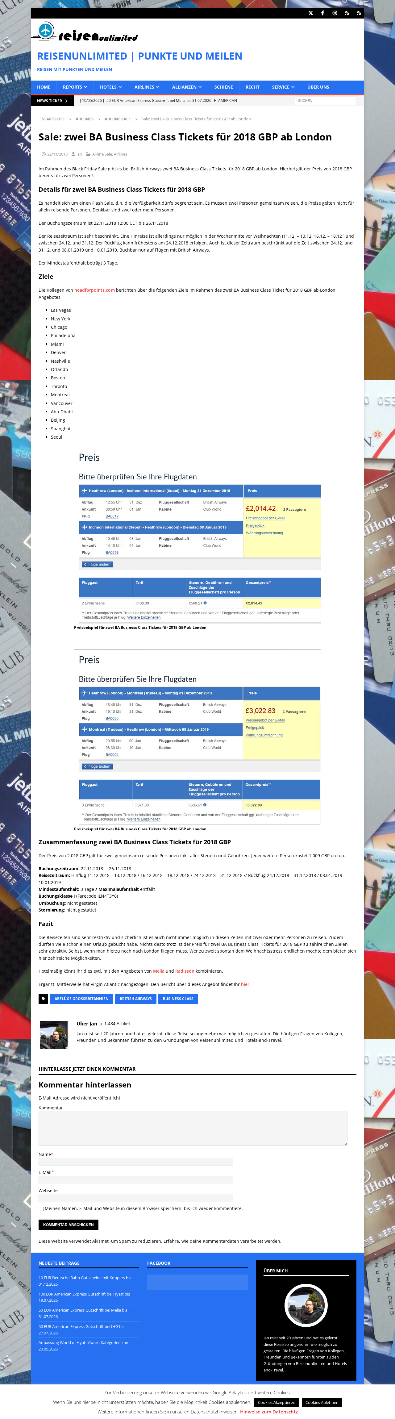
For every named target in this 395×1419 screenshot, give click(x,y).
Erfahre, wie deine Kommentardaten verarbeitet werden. (222, 1241)
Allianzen (184, 87)
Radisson (184, 971)
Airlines (144, 87)
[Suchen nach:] (325, 100)
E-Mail (45, 1172)
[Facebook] (322, 13)
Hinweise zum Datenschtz (269, 1412)
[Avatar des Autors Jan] (306, 1320)
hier (245, 984)
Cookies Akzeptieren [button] (276, 1402)
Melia (158, 971)
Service (280, 87)
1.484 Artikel (117, 1023)
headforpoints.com (94, 290)
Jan (79, 154)
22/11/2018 (57, 154)
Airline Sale (102, 154)
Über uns (318, 87)
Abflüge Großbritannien (82, 998)
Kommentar (51, 1108)
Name (45, 1154)
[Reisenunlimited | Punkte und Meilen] (84, 40)
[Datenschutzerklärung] (346, 13)
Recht (253, 87)
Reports (72, 87)
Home (43, 87)
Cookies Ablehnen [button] (322, 1402)
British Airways (136, 998)
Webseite (48, 1190)
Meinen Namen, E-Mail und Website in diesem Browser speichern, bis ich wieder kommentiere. (144, 1208)
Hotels (108, 87)
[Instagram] (334, 13)
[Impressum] (358, 13)
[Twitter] (310, 13)
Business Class (178, 998)
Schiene (223, 87)
